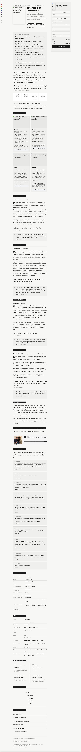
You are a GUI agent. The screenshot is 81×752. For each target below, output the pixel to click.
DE (1, 21)
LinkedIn (18, 745)
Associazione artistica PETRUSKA (30, 738)
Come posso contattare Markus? (20, 731)
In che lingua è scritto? (18, 724)
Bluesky (25, 745)
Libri (20, 744)
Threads (22, 745)
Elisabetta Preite (28, 597)
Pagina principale (16, 744)
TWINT (65, 24)
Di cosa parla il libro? (18, 714)
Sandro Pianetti (42, 25)
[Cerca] (1, 16)
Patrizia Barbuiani (39, 23)
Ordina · (61, 46)
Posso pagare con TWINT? (19, 728)
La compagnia (24, 744)
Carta (56, 24)
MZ (1, 1)
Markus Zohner (31, 23)
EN (1, 22)
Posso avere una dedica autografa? (21, 721)
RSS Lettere (41, 744)
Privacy (36, 744)
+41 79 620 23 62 (24, 741)
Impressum (33, 744)
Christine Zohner (36, 19)
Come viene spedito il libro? (19, 717)
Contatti (28, 744)
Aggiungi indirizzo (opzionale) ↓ (57, 20)
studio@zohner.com (16, 741)
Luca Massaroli (39, 24)
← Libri (14, 2)
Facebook (29, 745)
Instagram (15, 745)
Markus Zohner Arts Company (18, 738)
